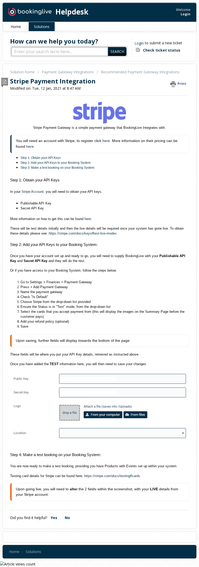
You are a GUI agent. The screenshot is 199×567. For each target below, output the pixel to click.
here (106, 141)
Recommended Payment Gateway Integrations (140, 71)
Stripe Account (33, 192)
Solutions (41, 26)
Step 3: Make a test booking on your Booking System (57, 167)
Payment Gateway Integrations (68, 71)
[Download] (90, 286)
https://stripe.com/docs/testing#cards (112, 476)
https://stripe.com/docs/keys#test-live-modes (83, 233)
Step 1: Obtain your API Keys (40, 158)
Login (139, 43)
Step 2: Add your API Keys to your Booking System (55, 163)
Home (16, 26)
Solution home (23, 71)
